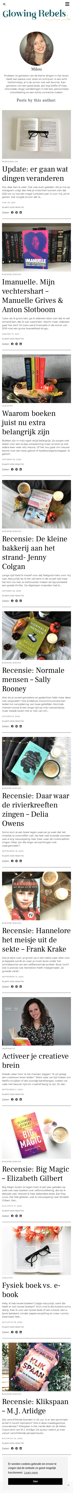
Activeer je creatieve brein (35, 1060)
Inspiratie (8, 1048)
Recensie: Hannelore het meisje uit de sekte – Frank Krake (36, 940)
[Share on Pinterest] (16, 212)
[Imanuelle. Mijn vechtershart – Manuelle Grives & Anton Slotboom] (36, 247)
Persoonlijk (10, 161)
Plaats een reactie (13, 207)
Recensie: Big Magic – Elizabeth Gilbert (35, 1173)
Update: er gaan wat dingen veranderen (35, 173)
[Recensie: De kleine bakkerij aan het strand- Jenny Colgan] (36, 504)
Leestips (7, 406)
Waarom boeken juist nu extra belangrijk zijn (29, 423)
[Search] (4, 4)
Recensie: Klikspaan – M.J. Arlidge (35, 1406)
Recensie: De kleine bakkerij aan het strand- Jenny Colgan (34, 553)
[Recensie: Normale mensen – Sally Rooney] (36, 635)
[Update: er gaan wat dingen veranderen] (36, 134)
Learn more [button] (31, 1472)
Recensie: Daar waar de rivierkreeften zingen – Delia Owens (35, 809)
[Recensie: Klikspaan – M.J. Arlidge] (36, 1367)
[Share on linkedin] (21, 212)
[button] (68, 4)
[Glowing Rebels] (36, 13)
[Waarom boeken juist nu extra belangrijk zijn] (36, 378)
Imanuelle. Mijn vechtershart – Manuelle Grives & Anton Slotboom (32, 296)
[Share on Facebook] (12, 212)
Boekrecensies (11, 274)
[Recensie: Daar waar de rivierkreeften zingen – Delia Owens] (36, 761)
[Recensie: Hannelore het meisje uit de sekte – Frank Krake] (36, 896)
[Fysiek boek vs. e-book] (36, 1250)
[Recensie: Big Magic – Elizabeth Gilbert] (36, 1134)
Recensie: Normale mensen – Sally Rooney (33, 679)
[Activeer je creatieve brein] (36, 1021)
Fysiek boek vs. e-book (31, 1290)
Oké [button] (35, 1481)
